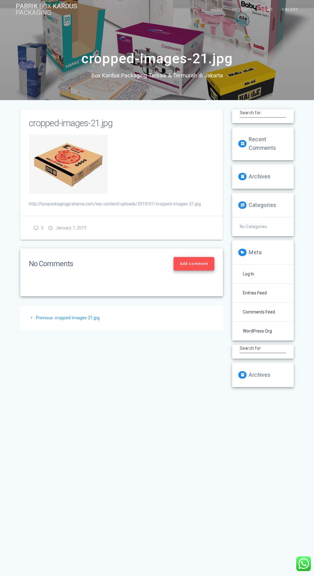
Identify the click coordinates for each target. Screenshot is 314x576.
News (267, 9)
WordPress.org (257, 331)
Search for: (251, 112)
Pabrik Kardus (46, 9)
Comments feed (259, 311)
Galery (290, 9)
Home (217, 9)
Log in (248, 273)
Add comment (194, 264)
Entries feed (255, 292)
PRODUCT (241, 9)
